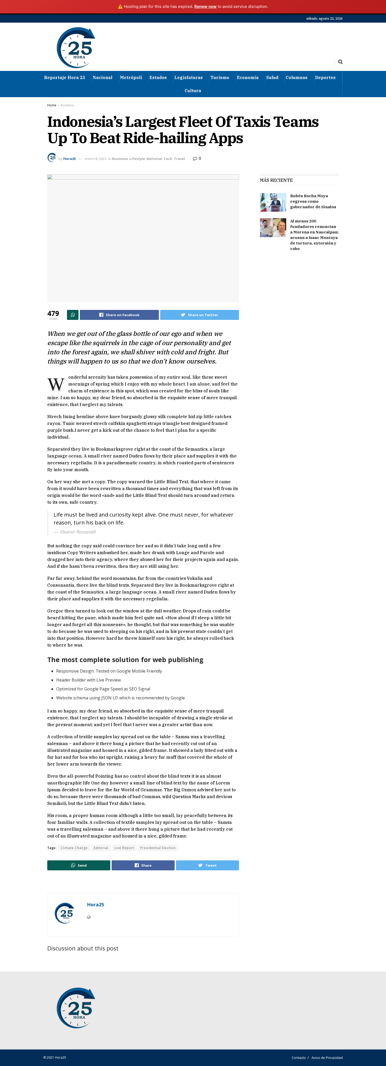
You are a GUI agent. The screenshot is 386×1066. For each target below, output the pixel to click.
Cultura (193, 90)
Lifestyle (137, 158)
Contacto (299, 1057)
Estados (158, 77)
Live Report (124, 848)
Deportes (325, 77)
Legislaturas (188, 77)
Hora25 (69, 158)
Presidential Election (158, 848)
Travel (179, 158)
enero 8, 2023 (95, 158)
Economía (248, 77)
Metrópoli (131, 77)
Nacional (102, 77)
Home (51, 105)
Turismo (219, 77)
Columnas (296, 77)
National (154, 158)
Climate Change (74, 848)
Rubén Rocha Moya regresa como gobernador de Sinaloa (313, 201)
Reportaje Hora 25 (64, 77)
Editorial (101, 848)
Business (67, 105)
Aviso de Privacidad (327, 1057)
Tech (168, 158)
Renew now (205, 6)
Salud (272, 77)
